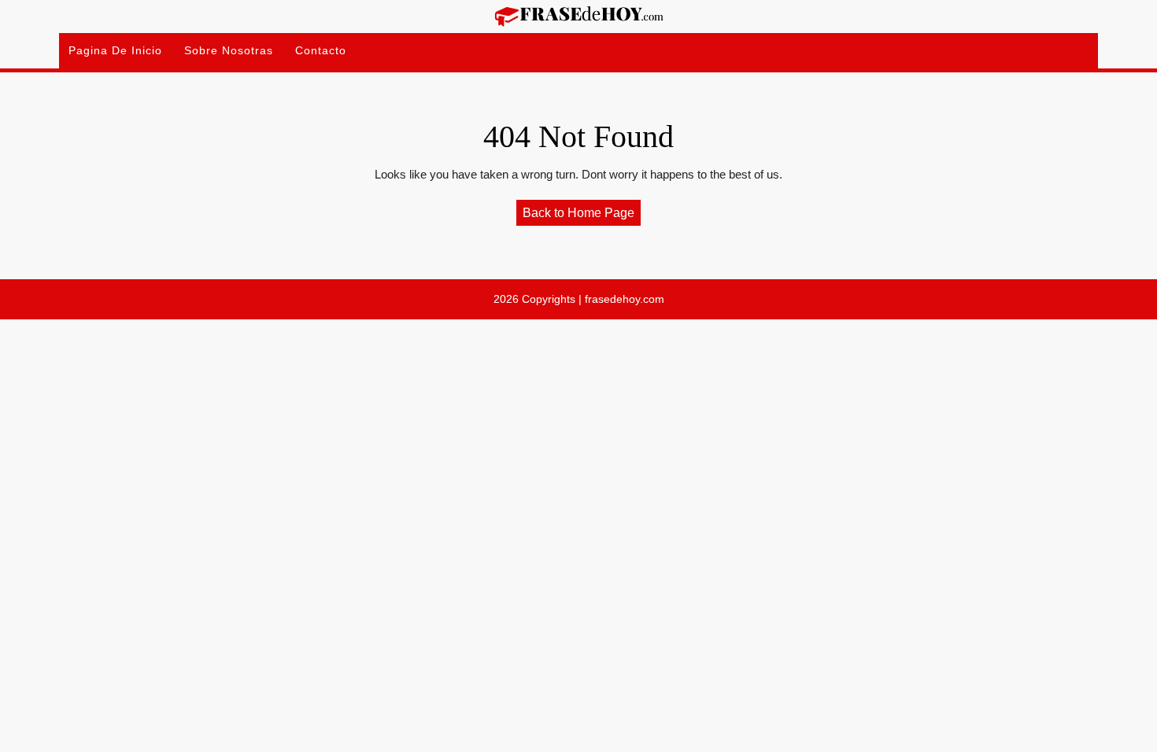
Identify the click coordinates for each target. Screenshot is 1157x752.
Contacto (320, 50)
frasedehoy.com (624, 299)
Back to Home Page (582, 215)
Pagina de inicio (115, 50)
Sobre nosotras (228, 50)
